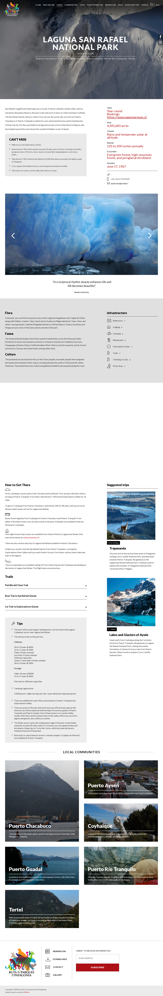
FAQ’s (120, 5)
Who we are (49, 5)
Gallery (57, 975)
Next (150, 235)
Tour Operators (95, 5)
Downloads (60, 959)
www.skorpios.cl (31, 537)
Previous (13, 235)
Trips (82, 5)
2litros (26, 992)
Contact (58, 967)
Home (38, 5)
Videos (144, 5)
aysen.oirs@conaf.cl (119, 183)
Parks (59, 5)
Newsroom (110, 5)
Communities (70, 5)
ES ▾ (157, 5)
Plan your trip (132, 5)
